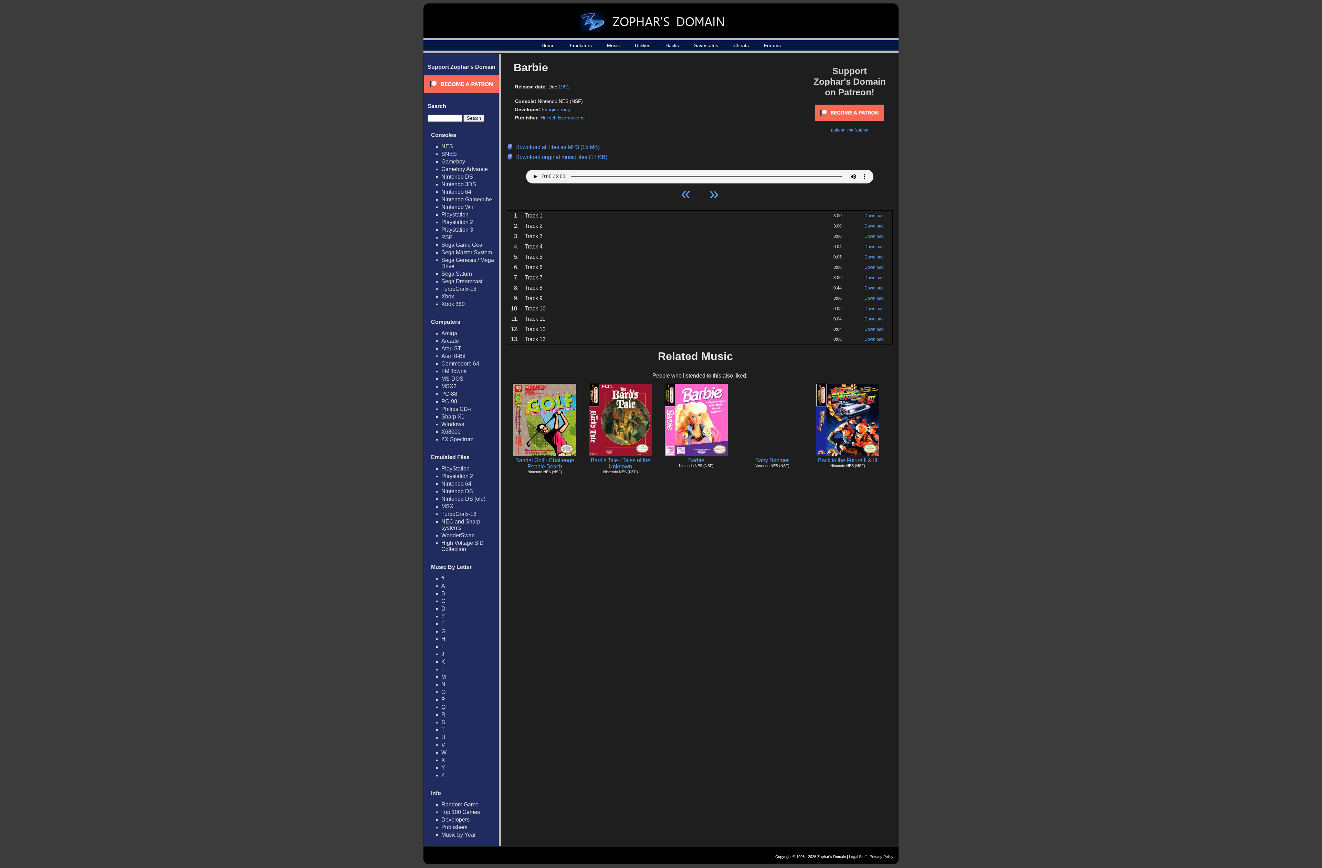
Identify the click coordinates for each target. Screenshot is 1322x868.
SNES (449, 154)
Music (613, 45)
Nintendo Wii (457, 207)
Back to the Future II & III (847, 460)
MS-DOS (452, 379)
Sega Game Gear (462, 245)
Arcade (450, 341)
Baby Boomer (772, 460)
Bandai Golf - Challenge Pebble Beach (544, 463)
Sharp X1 (452, 417)
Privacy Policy (881, 857)
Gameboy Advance (464, 169)
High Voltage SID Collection (462, 546)
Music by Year (458, 835)
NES (447, 146)
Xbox (447, 296)
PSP (447, 237)
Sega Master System (466, 252)
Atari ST (451, 348)
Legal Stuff (858, 857)
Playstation (455, 215)
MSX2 (449, 386)
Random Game (460, 804)
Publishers (454, 827)
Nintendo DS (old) (463, 499)
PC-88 (449, 394)
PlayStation (455, 469)
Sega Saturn (456, 274)
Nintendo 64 (456, 192)
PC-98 (449, 401)
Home (548, 45)
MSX (447, 506)
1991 (563, 86)
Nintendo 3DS (458, 184)
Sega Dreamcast (461, 281)
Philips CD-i (456, 409)
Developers (455, 820)
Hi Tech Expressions (563, 117)
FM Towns (453, 371)
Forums (772, 45)
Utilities (642, 45)
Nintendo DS (457, 177)
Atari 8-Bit (453, 356)
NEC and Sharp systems (460, 525)
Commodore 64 (460, 364)
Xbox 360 (453, 304)
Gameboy (453, 162)
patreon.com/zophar (850, 130)
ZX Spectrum (457, 439)
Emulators (581, 45)
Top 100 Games (460, 812)
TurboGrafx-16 (458, 289)
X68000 (451, 432)
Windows (452, 424)
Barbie (696, 460)
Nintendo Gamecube (466, 199)
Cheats (741, 45)
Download (874, 215)
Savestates (706, 45)
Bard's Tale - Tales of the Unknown (620, 463)
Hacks (672, 45)
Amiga (449, 333)
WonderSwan (458, 535)
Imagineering (556, 109)
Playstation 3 (457, 230)
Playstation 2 (457, 222)
